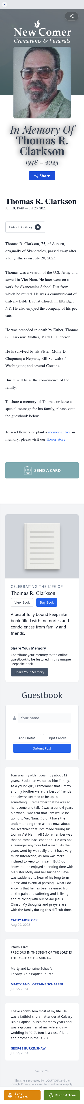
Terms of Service (54, 1084)
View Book (22, 602)
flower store (56, 439)
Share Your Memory (29, 672)
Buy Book (47, 602)
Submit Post (42, 748)
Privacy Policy (29, 1084)
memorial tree (59, 432)
